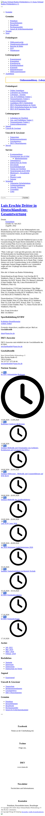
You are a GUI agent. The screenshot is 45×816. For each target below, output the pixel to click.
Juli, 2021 (9, 647)
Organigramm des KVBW (19, 156)
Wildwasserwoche (16, 42)
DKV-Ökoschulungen (18, 143)
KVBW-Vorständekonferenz (11, 595)
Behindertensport (16, 69)
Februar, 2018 (11, 654)
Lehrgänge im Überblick (19, 93)
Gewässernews (15, 141)
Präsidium (13, 21)
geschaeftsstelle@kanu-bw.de (11, 346)
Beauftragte (14, 25)
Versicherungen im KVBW (20, 171)
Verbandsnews (15, 161)
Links (12, 191)
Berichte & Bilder (16, 46)
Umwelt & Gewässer (13, 128)
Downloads (14, 165)
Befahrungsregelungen (18, 139)
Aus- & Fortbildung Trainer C (21, 97)
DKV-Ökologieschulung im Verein (23, 105)
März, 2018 (10, 652)
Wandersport (14, 50)
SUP (12, 48)
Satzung (13, 179)
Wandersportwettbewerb (19, 44)
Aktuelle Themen (16, 187)
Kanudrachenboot (16, 65)
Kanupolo (13, 67)
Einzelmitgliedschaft (17, 167)
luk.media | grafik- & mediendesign (33, 812)
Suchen (25, 198)
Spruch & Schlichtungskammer (21, 29)
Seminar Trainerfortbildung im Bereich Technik (18, 571)
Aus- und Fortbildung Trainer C (21, 120)
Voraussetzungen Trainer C (20, 99)
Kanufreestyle (15, 63)
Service (8, 145)
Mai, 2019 (9, 649)
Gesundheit (14, 189)
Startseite (9, 662)
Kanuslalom (14, 61)
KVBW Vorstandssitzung (10, 619)
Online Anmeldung (17, 90)
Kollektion (5, 321)
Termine (9, 31)
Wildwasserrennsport (17, 72)
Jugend (8, 126)
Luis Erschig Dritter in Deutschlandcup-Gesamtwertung (19, 209)
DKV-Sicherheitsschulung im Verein (23, 107)
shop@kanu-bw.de (8, 333)
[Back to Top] (2, 714)
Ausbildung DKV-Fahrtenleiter (21, 103)
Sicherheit (9, 181)
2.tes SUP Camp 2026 (9, 523)
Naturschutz (14, 137)
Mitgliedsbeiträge (21, 158)
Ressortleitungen (16, 23)
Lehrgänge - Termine (18, 95)
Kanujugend (10, 678)
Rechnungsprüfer (16, 27)
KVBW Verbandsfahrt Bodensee (13, 374)
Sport (7, 33)
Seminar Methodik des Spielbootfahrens (15, 500)
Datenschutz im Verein (18, 163)
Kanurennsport (15, 59)
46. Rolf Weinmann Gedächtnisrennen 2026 (17, 547)
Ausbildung (10, 74)
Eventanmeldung (16, 154)
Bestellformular (14, 321)
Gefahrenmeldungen (17, 185)
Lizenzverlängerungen (18, 101)
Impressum (10, 665)
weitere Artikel (6, 323)
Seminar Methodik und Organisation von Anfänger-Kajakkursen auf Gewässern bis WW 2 (20, 449)
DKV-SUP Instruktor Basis (20, 109)
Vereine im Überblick (18, 169)
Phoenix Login (15, 177)
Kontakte (9, 12)
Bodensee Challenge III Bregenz (13, 424)
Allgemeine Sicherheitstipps (20, 183)
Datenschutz (10, 667)
